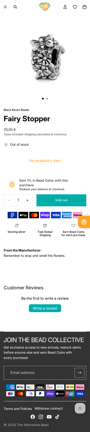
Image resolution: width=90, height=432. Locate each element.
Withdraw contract (49, 408)
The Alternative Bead (33, 425)
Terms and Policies (18, 409)
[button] (74, 7)
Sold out (61, 200)
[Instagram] (41, 417)
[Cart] (84, 7)
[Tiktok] (57, 417)
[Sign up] (79, 373)
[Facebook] (33, 417)
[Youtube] (49, 417)
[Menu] (5, 7)
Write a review (45, 308)
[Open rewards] (84, 222)
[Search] (15, 7)
